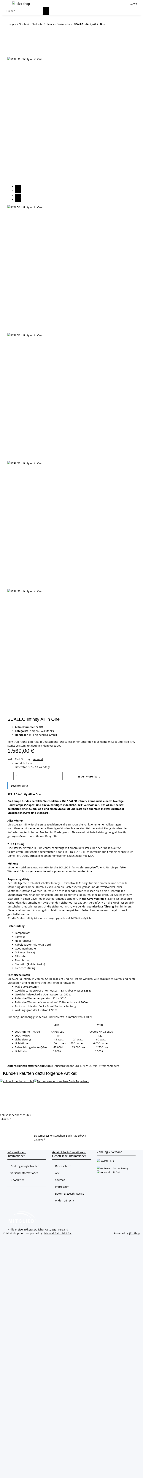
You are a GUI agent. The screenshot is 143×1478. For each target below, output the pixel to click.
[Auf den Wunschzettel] (17, 53)
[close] (10, 45)
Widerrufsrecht (64, 1200)
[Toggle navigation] (7, 4)
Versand (38, 759)
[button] (117, 3)
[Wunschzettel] (123, 3)
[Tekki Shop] (21, 3)
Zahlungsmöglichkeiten (24, 1166)
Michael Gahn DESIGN (58, 1233)
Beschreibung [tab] (19, 785)
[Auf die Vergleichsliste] (10, 53)
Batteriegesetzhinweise (69, 1193)
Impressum (62, 1186)
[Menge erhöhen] (66, 776)
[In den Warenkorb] (10, 39)
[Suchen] (46, 11)
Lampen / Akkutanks (41, 731)
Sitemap (60, 1180)
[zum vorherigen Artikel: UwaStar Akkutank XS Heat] (115, 25)
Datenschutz (63, 1166)
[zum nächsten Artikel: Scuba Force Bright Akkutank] (108, 25)
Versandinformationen (24, 1173)
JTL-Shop (134, 1233)
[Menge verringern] (10, 776)
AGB (57, 1173)
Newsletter (17, 1180)
